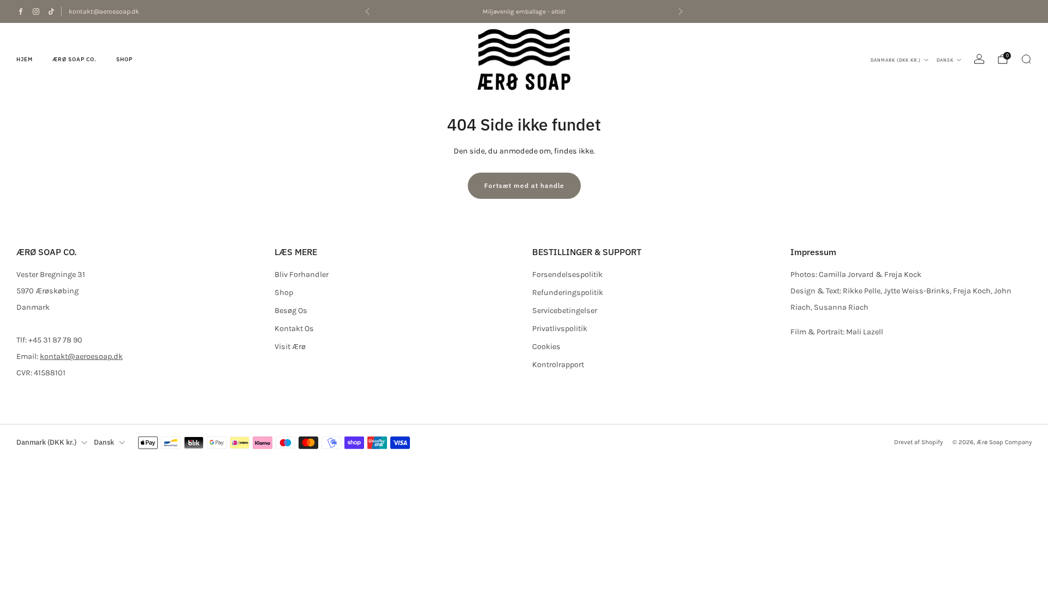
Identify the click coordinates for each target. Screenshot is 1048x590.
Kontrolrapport (558, 364)
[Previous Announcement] (367, 11)
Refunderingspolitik (567, 292)
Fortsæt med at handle (524, 185)
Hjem (24, 59)
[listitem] (524, 11)
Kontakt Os (294, 328)
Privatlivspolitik (559, 328)
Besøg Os (291, 310)
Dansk (945, 60)
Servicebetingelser (564, 310)
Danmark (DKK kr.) (896, 60)
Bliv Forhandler (302, 274)
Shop (124, 59)
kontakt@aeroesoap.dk (104, 11)
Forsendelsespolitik (567, 274)
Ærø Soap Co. (74, 59)
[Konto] (979, 59)
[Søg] (1026, 59)
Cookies (546, 346)
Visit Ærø (290, 346)
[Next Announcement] (681, 11)
